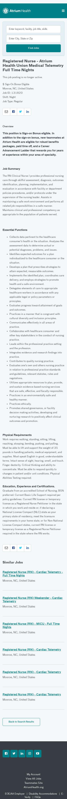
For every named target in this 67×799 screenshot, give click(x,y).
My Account (33, 774)
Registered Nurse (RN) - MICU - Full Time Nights (31, 626)
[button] (6, 112)
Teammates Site (33, 783)
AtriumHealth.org (33, 787)
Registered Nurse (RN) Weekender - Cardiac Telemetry (33, 600)
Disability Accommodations (43, 794)
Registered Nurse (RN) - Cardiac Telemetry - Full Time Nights (33, 574)
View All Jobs (33, 778)
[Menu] (63, 11)
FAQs (38, 797)
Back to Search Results (21, 722)
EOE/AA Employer (15, 794)
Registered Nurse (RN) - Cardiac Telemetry (32, 650)
